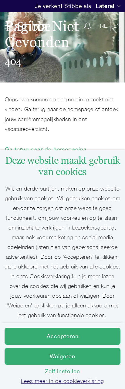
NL (103, 26)
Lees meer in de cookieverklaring (62, 381)
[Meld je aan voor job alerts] (87, 26)
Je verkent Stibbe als (63, 6)
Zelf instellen (62, 371)
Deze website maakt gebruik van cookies (62, 166)
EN (116, 26)
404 (13, 61)
